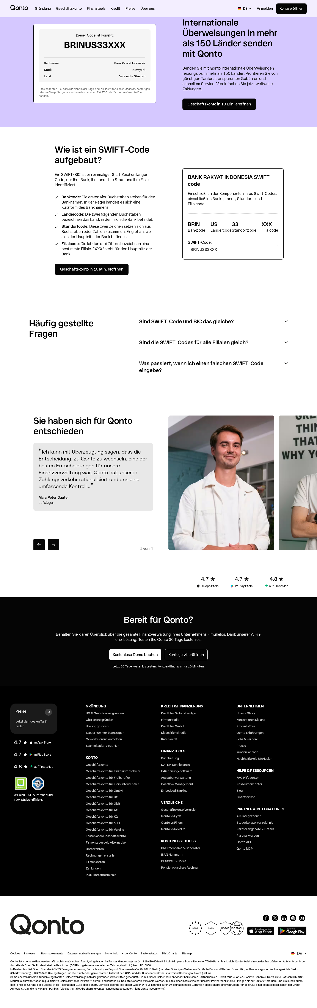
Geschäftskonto (97, 764)
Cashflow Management (177, 784)
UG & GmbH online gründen (105, 713)
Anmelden (265, 8)
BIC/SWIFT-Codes (173, 861)
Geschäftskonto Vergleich (179, 809)
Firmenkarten (95, 862)
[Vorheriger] (39, 544)
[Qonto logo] (19, 7)
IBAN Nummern (171, 854)
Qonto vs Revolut (173, 829)
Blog (240, 790)
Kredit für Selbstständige (178, 713)
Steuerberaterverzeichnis (255, 822)
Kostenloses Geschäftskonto (106, 836)
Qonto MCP (245, 848)
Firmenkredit (170, 719)
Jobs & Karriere (247, 739)
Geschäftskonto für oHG (103, 823)
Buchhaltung (170, 758)
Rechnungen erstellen (101, 855)
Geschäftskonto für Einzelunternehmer (113, 771)
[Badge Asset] (266, 918)
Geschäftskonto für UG (102, 797)
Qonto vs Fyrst (171, 816)
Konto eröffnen (291, 8)
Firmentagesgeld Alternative (106, 842)
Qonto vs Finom (172, 822)
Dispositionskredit (173, 732)
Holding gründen (97, 726)
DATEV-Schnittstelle (175, 764)
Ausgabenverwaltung (176, 777)
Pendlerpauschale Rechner (180, 867)
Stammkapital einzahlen (102, 745)
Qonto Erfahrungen (250, 732)
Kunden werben (247, 752)
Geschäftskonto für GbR (103, 803)
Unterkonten (95, 849)
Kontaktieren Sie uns (251, 719)
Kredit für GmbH (172, 726)
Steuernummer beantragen (105, 732)
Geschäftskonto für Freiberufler (108, 777)
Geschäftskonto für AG (102, 810)
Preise (21, 711)
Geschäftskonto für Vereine (105, 829)
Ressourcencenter (249, 784)
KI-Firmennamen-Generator (180, 848)
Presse (241, 745)
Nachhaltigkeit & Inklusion (254, 758)
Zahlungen (93, 868)
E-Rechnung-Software (176, 771)
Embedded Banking (174, 790)
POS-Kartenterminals (101, 875)
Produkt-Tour (246, 726)
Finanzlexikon (246, 797)
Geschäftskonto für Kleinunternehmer (112, 784)
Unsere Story (246, 713)
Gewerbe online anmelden (104, 739)
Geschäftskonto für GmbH (104, 790)
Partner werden (248, 835)
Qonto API (244, 842)
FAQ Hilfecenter (248, 777)
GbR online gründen (99, 719)
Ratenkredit (169, 739)
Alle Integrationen (249, 816)
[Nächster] (53, 544)
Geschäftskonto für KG (102, 816)
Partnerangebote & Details (255, 829)
